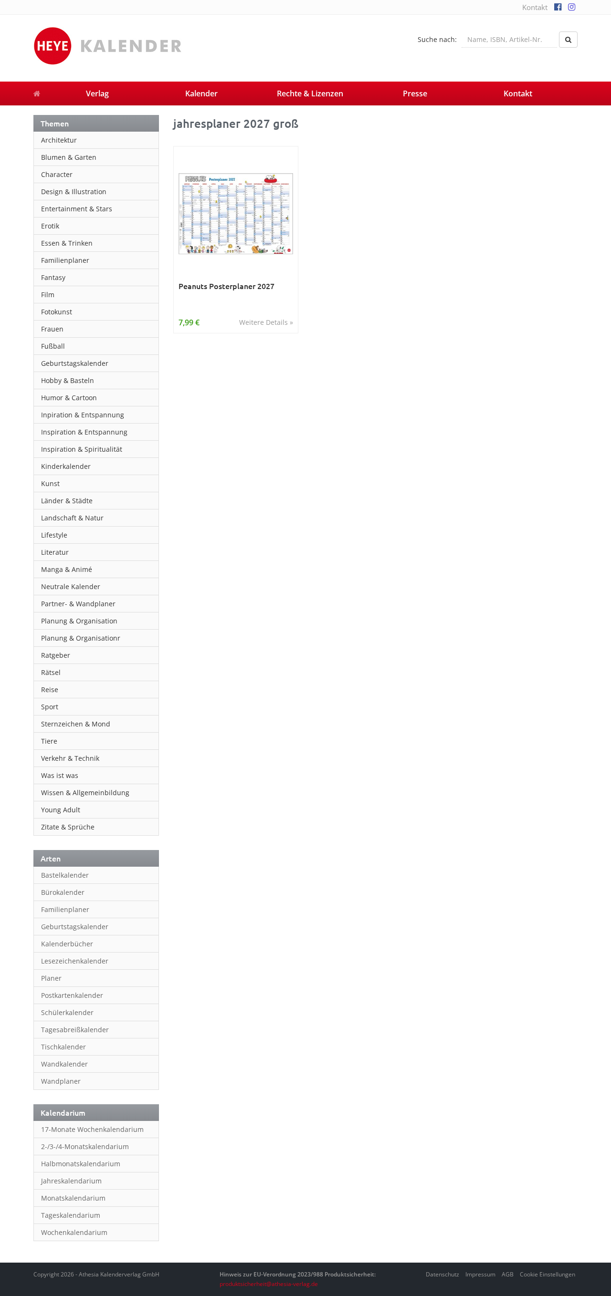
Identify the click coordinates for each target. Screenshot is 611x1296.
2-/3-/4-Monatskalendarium (85, 1146)
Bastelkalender (65, 875)
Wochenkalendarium (74, 1232)
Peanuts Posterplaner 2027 (226, 286)
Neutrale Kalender (70, 586)
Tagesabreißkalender (75, 1029)
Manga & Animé (66, 569)
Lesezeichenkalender (74, 960)
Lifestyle (54, 534)
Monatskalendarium (73, 1198)
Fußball (53, 346)
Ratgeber (55, 655)
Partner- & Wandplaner (78, 603)
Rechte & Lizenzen (310, 93)
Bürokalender (62, 892)
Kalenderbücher (67, 943)
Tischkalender (63, 1046)
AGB (508, 1274)
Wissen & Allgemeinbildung (85, 792)
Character (57, 174)
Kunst (50, 483)
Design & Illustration (73, 191)
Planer (51, 978)
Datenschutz (442, 1274)
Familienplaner (65, 260)
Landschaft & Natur (72, 517)
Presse (415, 93)
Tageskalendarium (70, 1215)
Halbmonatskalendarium (80, 1163)
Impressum (480, 1274)
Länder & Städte (67, 500)
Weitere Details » (266, 322)
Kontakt (535, 7)
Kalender (201, 93)
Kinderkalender (66, 466)
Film (47, 294)
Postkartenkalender (72, 995)
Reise (49, 689)
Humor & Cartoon (69, 397)
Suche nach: (437, 39)
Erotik (50, 225)
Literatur (55, 552)
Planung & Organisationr (80, 638)
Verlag (97, 93)
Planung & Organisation (79, 620)
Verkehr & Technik (70, 758)
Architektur (59, 140)
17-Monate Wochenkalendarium (92, 1129)
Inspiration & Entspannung (84, 431)
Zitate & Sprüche (68, 826)
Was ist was (59, 775)
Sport (49, 706)
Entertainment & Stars (76, 208)
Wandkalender (64, 1063)
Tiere (49, 741)
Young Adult (60, 809)
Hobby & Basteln (67, 380)
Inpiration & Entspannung (82, 414)
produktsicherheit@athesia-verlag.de (269, 1284)
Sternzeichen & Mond (75, 723)
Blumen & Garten (68, 157)
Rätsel (51, 672)
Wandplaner (61, 1081)
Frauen (52, 328)
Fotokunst (56, 311)
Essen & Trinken (67, 243)
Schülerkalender (67, 1012)
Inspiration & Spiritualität (81, 449)
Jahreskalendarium (71, 1180)
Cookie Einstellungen (547, 1274)
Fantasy (53, 277)
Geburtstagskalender (74, 363)
